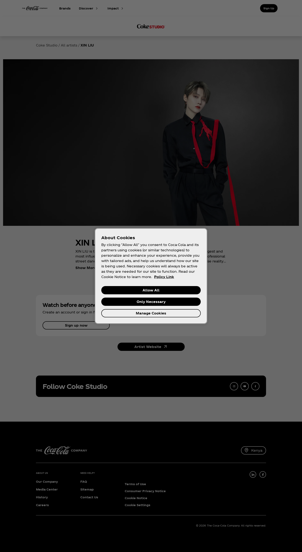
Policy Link (164, 277)
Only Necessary (151, 302)
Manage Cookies (151, 313)
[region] (151, 276)
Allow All (151, 290)
